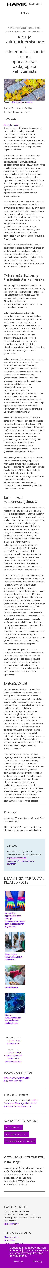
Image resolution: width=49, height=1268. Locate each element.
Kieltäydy (37, 1261)
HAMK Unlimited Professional (24, 27)
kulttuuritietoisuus (16, 1134)
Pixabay (29, 102)
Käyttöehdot (9, 1240)
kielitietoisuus (13, 1127)
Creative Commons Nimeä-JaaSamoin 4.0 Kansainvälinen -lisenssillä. (21, 1103)
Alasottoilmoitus (11, 1237)
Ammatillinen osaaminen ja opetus (24, 31)
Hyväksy (18, 1261)
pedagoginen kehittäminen (20, 1141)
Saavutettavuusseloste (14, 1243)
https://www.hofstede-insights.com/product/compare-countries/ (21, 860)
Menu (26, 13)
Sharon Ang (16, 102)
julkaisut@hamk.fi (11, 1223)
